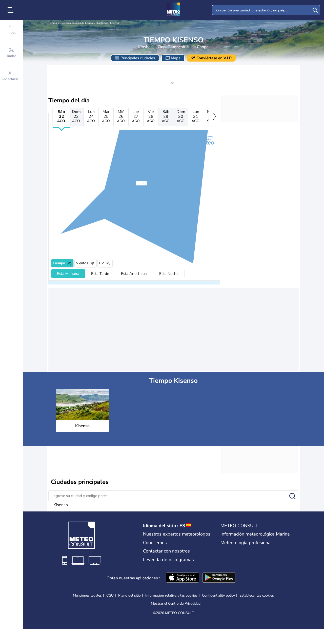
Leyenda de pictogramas (168, 560)
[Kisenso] (136, 183)
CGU (110, 595)
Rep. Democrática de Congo (76, 23)
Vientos (82, 263)
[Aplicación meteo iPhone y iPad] (182, 578)
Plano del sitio (129, 595)
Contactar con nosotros (166, 551)
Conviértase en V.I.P (214, 58)
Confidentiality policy (218, 595)
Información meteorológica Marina (255, 534)
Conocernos (155, 543)
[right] (214, 117)
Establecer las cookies (256, 596)
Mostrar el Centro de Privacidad (175, 604)
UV (101, 263)
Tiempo (52, 23)
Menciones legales (87, 595)
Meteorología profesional (246, 543)
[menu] (11, 10)
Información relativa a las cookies (171, 595)
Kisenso (114, 23)
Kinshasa (101, 23)
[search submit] (315, 10)
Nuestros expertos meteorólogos (176, 534)
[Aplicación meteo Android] (218, 578)
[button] (136, 183)
